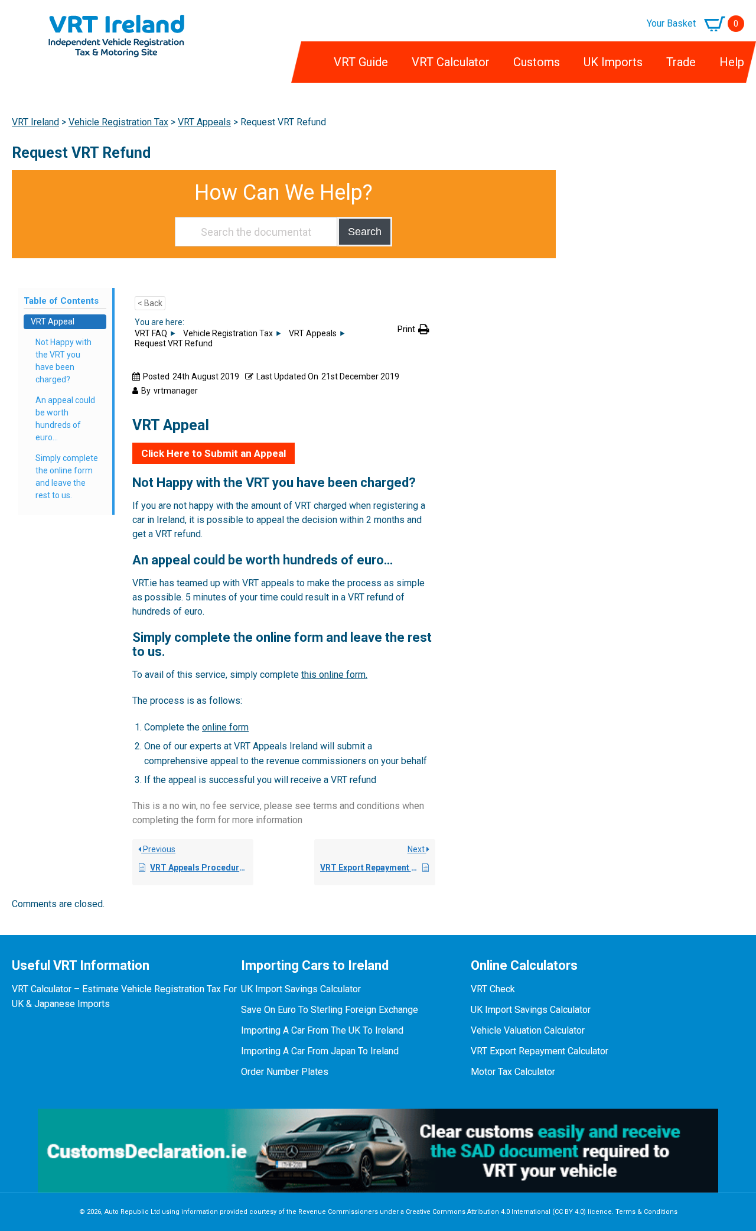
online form (225, 727)
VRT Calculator (451, 62)
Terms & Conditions (646, 1212)
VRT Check (493, 989)
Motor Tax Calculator (513, 1071)
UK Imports (613, 62)
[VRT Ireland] (116, 21)
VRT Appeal (52, 321)
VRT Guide (361, 62)
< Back (150, 303)
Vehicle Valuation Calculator (528, 1030)
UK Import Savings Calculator (301, 989)
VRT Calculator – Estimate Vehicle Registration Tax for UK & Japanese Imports (124, 996)
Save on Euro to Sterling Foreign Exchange (329, 1009)
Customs (536, 62)
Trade (681, 62)
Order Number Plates (284, 1071)
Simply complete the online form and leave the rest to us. (66, 476)
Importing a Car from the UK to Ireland (322, 1030)
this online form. (334, 674)
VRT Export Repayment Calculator (539, 1051)
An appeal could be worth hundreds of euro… (65, 418)
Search (365, 232)
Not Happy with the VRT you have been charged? (63, 360)
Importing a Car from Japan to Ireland (320, 1051)
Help (731, 62)
